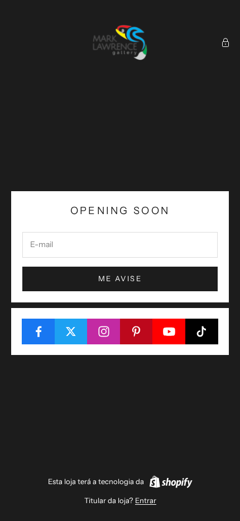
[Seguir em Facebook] (38, 331)
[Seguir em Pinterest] (137, 331)
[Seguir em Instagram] (104, 331)
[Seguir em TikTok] (202, 331)
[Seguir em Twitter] (71, 331)
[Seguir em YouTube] (169, 331)
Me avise (120, 278)
